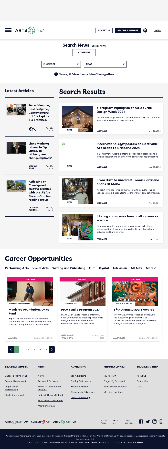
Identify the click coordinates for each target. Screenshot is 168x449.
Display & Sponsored (81, 381)
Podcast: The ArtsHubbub (50, 394)
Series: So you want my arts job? (50, 388)
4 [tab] (34, 349)
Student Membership (15, 394)
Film (92, 268)
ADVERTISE (104, 30)
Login (157, 30)
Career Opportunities (38, 258)
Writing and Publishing (68, 268)
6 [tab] (46, 349)
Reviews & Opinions (48, 381)
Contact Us (142, 381)
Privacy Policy (104, 421)
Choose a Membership (16, 375)
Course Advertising (80, 397)
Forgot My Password (114, 381)
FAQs (139, 386)
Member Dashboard (114, 392)
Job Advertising (78, 375)
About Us (141, 375)
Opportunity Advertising (83, 392)
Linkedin (154, 421)
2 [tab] (22, 349)
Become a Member (127, 30)
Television (120, 268)
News (41, 375)
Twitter (148, 421)
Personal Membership (16, 381)
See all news (99, 45)
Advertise (84, 52)
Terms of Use (117, 421)
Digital (104, 268)
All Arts (136, 268)
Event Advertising (79, 386)
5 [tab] (40, 349)
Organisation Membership (11, 388)
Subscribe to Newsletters (50, 400)
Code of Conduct (128, 421)
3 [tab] (28, 349)
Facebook (141, 421)
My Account (110, 375)
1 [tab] (16, 349)
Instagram (161, 421)
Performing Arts (17, 268)
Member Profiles (46, 405)
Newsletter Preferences (115, 386)
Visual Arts (40, 268)
